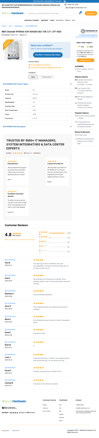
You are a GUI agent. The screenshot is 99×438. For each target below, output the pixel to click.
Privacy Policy (5, 430)
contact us (91, 13)
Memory (67, 20)
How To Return (46, 411)
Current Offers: (33, 62)
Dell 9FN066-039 (31, 26)
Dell (10, 26)
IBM (60, 411)
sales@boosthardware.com (77, 8)
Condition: (32, 73)
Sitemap (45, 405)
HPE (60, 405)
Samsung (61, 417)
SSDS (52, 20)
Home (4, 26)
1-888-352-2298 (72, 4)
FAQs (73, 20)
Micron (61, 420)
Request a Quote (85, 60)
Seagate (61, 414)
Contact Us (45, 408)
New (33, 77)
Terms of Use (15, 430)
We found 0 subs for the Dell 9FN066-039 (86, 37)
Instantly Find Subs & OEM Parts (88, 35)
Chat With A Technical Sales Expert (48, 55)
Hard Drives (60, 20)
